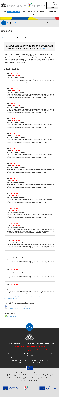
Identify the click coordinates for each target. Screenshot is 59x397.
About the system (36, 362)
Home (4, 12)
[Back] (3, 22)
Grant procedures (14, 12)
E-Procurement (51, 12)
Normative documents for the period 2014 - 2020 (16, 354)
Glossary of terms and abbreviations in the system (42, 354)
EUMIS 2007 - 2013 (23, 362)
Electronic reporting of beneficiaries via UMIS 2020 (29, 346)
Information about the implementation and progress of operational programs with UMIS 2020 (29, 349)
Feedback (27, 14)
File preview (41, 12)
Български (55, 4)
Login (52, 7)
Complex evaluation (12, 316)
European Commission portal (20, 360)
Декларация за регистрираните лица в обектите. (19, 308)
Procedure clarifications (23, 38)
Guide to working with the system (40, 358)
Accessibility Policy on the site (39, 360)
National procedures (28, 12)
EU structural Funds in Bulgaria (19, 358)
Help (33, 14)
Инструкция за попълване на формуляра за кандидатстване (22, 306)
